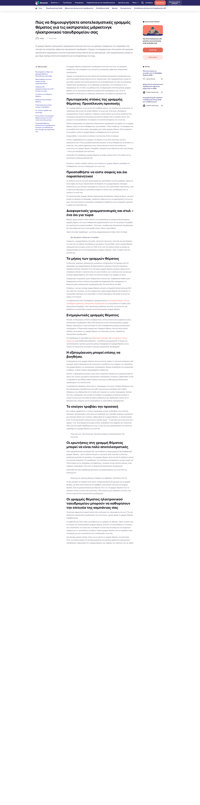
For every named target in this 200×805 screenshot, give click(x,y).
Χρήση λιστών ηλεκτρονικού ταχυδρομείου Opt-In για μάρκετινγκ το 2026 (153, 86)
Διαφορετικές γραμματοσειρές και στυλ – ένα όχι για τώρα (44, 89)
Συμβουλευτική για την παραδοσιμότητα (101, 3)
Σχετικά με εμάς (123, 3)
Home (36, 8)
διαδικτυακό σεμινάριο (100, 338)
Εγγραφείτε (160, 3)
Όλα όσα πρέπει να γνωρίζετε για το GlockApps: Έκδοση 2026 (152, 73)
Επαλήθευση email (102, 8)
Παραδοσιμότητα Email (54, 8)
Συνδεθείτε (149, 3)
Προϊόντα (54, 3)
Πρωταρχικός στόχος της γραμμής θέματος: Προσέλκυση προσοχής (44, 74)
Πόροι (134, 3)
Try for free (152, 50)
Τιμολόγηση (67, 3)
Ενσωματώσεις (126, 8)
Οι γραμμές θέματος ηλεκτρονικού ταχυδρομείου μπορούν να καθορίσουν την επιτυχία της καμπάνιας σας (45, 127)
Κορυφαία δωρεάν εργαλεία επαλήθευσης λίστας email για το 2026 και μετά (152, 100)
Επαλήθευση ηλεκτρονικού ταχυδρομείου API (150, 8)
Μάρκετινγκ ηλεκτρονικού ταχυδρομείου (79, 8)
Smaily (42, 38)
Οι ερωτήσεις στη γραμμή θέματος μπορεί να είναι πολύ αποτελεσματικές (44, 118)
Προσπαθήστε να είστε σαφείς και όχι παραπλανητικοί (43, 81)
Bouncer (115, 8)
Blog (40, 8)
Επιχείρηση (79, 3)
